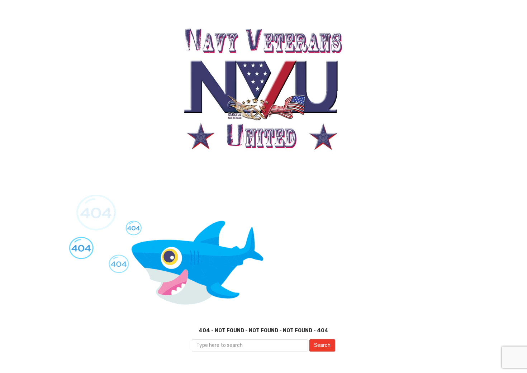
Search (322, 345)
